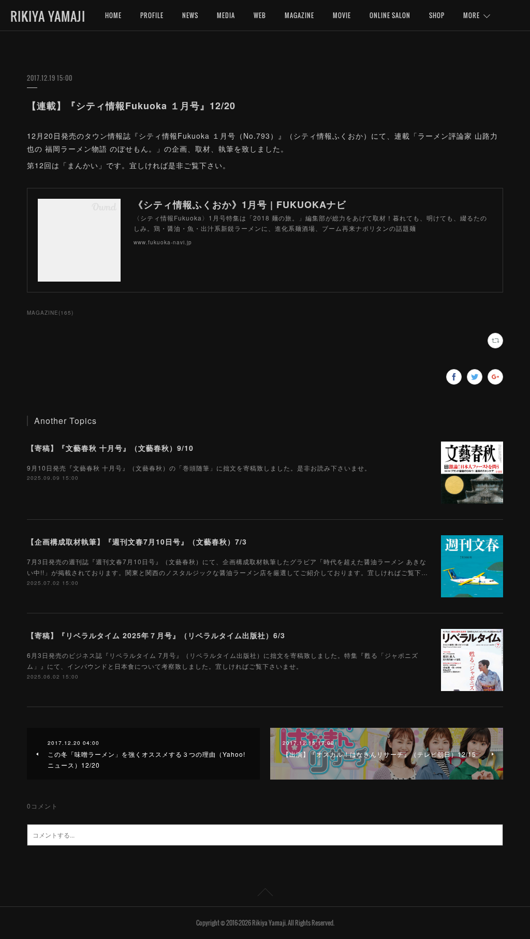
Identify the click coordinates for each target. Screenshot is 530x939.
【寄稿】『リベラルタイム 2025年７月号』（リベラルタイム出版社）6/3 (156, 635)
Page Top (265, 894)
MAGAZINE (299, 15)
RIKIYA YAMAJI (47, 16)
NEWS (190, 15)
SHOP (437, 15)
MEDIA (226, 15)
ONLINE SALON (390, 15)
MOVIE (342, 15)
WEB (260, 15)
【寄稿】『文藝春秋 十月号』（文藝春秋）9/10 (110, 448)
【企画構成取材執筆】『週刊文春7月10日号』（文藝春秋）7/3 (137, 541)
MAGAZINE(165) (50, 312)
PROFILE (152, 15)
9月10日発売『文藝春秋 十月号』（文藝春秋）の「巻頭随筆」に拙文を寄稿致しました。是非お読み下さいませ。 (199, 467)
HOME (113, 15)
